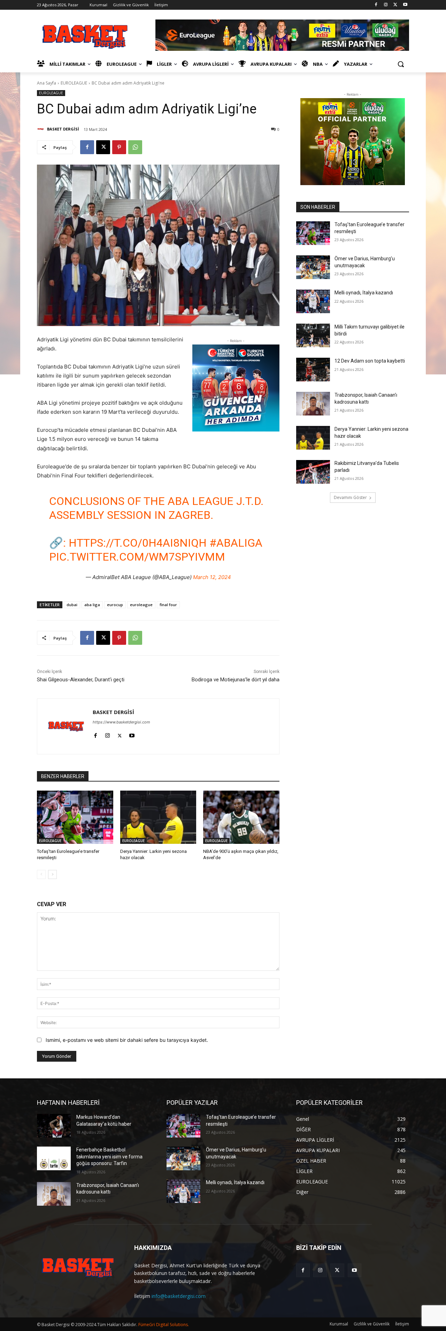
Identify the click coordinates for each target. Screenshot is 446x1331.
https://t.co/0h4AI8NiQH (138, 542)
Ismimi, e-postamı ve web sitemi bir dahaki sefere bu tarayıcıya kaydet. (127, 1040)
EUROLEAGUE (74, 83)
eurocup (115, 604)
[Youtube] (405, 5)
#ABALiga (235, 542)
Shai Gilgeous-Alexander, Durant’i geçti (80, 679)
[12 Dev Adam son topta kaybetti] (313, 369)
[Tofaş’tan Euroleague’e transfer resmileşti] (75, 817)
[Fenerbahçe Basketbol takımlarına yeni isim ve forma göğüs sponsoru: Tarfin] (54, 1158)
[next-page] (52, 874)
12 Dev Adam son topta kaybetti (369, 361)
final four (168, 604)
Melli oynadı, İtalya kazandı (363, 292)
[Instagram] (386, 5)
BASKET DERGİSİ (63, 129)
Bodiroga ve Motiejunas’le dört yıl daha (235, 679)
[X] (395, 5)
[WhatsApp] (135, 147)
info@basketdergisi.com (179, 1296)
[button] (400, 64)
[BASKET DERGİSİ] (41, 129)
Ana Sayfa (46, 83)
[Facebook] (376, 5)
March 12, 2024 (212, 577)
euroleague (141, 604)
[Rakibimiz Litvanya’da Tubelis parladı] (313, 472)
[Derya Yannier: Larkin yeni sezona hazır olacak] (158, 817)
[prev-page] (41, 874)
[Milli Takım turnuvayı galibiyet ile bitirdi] (313, 335)
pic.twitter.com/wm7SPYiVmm (137, 556)
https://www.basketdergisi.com (121, 722)
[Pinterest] (119, 147)
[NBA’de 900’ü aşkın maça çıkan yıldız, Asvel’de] (241, 817)
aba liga (92, 604)
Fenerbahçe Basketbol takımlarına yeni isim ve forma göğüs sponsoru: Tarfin (109, 1156)
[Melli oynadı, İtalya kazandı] (313, 301)
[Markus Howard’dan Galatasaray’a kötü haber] (54, 1126)
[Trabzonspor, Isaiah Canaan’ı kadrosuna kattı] (313, 403)
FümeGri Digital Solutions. (163, 1325)
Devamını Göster (350, 497)
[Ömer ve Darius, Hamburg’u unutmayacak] (313, 267)
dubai (72, 604)
